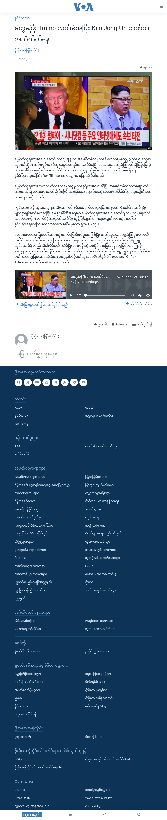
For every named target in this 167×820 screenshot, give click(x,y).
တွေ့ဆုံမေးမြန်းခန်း (26, 714)
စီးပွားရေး (20, 557)
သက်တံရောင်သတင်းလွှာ (100, 590)
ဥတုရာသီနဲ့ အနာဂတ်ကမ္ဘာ (30, 549)
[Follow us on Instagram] (46, 382)
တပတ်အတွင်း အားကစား (30, 565)
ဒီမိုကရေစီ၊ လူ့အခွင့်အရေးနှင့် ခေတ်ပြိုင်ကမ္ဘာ (42, 484)
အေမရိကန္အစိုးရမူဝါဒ (97, 789)
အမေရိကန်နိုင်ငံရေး (27, 509)
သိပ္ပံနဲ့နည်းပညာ (24, 541)
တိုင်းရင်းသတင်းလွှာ (97, 541)
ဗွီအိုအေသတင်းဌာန (87, 282)
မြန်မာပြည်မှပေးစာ (96, 476)
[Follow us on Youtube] (37, 382)
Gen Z (89, 565)
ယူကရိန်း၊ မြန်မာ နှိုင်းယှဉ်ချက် (33, 582)
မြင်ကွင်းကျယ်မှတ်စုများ (100, 484)
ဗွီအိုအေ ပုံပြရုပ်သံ (96, 690)
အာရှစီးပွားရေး (94, 509)
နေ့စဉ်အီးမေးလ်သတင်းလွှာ (101, 446)
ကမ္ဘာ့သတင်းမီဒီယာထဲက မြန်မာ (34, 525)
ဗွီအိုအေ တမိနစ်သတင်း (99, 698)
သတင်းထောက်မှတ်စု (28, 517)
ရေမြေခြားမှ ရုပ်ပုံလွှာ (98, 673)
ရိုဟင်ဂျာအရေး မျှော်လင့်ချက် (103, 533)
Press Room (23, 797)
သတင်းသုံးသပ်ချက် (27, 493)
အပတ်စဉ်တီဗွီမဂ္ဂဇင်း (27, 690)
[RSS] (65, 382)
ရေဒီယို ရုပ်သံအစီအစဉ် (29, 681)
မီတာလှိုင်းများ (93, 736)
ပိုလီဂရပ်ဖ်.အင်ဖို (95, 681)
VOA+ (18, 759)
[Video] (70, 815)
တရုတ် (89, 407)
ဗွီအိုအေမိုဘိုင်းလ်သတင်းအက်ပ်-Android (110, 759)
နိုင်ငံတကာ (22, 18)
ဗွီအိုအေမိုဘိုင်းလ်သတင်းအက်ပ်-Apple (38, 767)
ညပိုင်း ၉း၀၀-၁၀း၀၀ (97, 651)
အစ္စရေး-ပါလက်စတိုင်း (99, 415)
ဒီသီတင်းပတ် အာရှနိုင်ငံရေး (102, 501)
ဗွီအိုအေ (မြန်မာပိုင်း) (27, 50)
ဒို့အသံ (89, 582)
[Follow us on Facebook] (18, 382)
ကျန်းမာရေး (92, 517)
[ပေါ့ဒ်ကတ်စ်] (74, 382)
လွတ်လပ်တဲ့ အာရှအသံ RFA (32, 806)
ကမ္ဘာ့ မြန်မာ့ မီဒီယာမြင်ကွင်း (31, 533)
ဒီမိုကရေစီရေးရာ (25, 501)
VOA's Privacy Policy (98, 797)
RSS (17, 446)
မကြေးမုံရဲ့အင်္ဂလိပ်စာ (28, 629)
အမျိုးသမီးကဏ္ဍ (95, 525)
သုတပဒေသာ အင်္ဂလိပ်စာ (100, 629)
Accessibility (93, 806)
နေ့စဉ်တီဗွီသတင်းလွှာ (28, 673)
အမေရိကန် (21, 423)
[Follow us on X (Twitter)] (28, 382)
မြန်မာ (18, 407)
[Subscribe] (83, 382)
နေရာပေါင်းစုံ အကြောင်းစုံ (100, 574)
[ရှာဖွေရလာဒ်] (139, 815)
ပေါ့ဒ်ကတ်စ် (22, 454)
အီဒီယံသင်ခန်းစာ (25, 620)
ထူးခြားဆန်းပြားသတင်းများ (31, 590)
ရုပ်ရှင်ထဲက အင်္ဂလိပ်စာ (99, 620)
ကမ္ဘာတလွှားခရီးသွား (98, 493)
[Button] (145, 67)
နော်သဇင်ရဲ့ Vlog (95, 706)
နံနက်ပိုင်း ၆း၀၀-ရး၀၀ (28, 651)
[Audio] (104, 815)
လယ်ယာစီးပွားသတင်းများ (31, 574)
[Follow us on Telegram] (55, 382)
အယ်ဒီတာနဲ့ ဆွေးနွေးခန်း (30, 476)
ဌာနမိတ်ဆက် (23, 736)
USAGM (20, 789)
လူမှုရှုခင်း (21, 598)
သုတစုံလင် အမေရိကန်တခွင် (102, 557)
